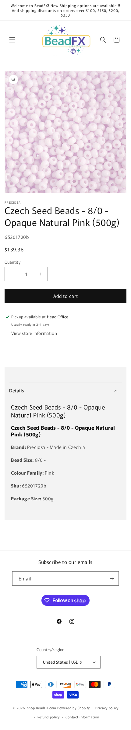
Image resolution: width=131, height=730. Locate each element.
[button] (12, 39)
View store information (34, 333)
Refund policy (48, 716)
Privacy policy (107, 707)
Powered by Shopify (73, 707)
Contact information (82, 716)
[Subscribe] (112, 578)
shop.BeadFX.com (42, 707)
